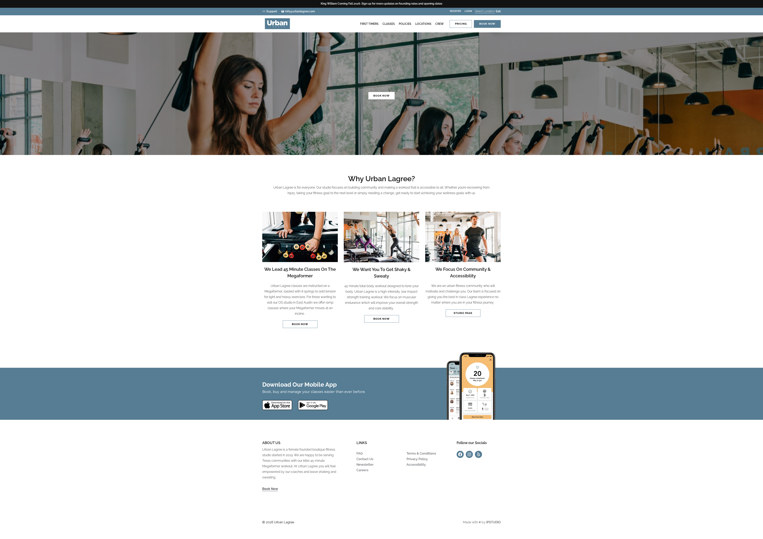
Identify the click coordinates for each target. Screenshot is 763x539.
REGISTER (455, 11)
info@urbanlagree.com (300, 11)
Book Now (270, 489)
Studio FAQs (463, 313)
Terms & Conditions (421, 453)
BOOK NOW (381, 95)
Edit (498, 11)
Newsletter (365, 464)
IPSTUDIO (493, 522)
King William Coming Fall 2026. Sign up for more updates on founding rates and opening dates (381, 3)
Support (271, 11)
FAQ (359, 453)
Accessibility (416, 464)
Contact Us (364, 459)
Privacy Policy (417, 459)
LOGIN (468, 11)
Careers (362, 470)
